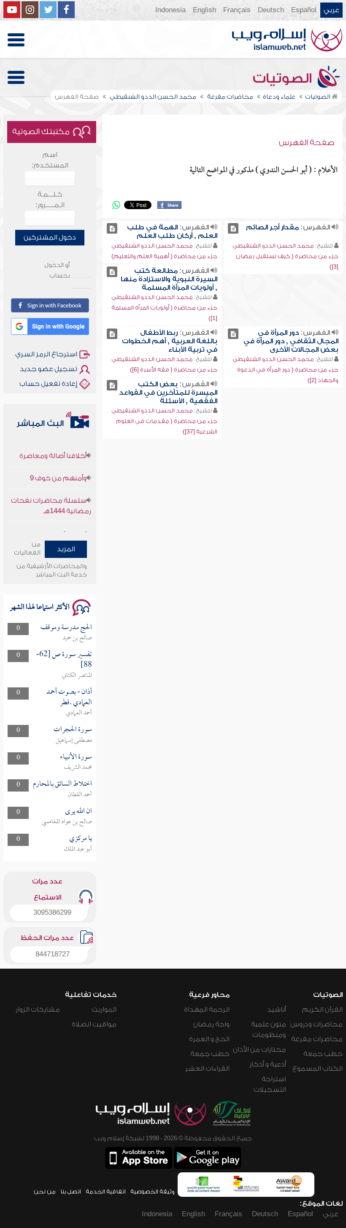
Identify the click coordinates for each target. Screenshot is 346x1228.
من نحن (45, 1191)
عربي (331, 10)
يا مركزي (80, 838)
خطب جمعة (323, 1054)
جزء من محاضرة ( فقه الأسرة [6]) (173, 369)
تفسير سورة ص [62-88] (64, 659)
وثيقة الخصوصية (152, 1191)
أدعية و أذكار (267, 1064)
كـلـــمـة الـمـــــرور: (50, 200)
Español (303, 10)
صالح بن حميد (77, 638)
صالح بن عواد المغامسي (67, 822)
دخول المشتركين (50, 237)
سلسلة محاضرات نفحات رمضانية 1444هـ (51, 497)
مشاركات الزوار (38, 1009)
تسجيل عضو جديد (48, 369)
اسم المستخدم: (50, 160)
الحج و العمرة (209, 1039)
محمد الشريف (78, 767)
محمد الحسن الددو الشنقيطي (273, 245)
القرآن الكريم (322, 1009)
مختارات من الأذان (259, 1049)
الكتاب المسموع (317, 1068)
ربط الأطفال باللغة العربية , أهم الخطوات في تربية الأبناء (169, 341)
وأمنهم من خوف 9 (58, 470)
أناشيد (276, 1009)
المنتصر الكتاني (77, 675)
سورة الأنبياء (76, 757)
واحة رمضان (211, 1024)
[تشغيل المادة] (233, 228)
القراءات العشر (207, 1068)
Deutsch (271, 10)
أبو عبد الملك (78, 849)
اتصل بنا (70, 1191)
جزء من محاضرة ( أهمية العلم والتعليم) (164, 256)
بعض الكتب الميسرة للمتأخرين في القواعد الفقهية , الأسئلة (168, 392)
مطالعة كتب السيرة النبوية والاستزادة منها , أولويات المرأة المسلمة (169, 279)
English (204, 10)
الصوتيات (284, 78)
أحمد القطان (80, 795)
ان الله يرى (78, 811)
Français (237, 10)
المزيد (66, 549)
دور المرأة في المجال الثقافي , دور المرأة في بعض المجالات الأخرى (290, 341)
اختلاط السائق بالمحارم (62, 784)
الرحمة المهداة (207, 1009)
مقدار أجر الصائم (272, 227)
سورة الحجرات (73, 730)
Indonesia (170, 10)
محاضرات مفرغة (317, 1039)
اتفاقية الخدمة (106, 1191)
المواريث (104, 1009)
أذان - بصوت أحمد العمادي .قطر (69, 697)
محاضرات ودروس (316, 1024)
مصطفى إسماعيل (74, 740)
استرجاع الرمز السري (46, 354)
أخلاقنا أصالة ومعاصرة (52, 447)
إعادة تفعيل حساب (48, 384)
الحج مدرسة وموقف (66, 627)
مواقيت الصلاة (94, 1024)
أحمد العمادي (79, 713)
